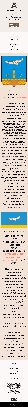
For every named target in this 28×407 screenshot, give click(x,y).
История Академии (14, 39)
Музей (14, 34)
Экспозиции (14, 49)
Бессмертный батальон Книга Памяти (14, 44)
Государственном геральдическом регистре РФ (13, 257)
